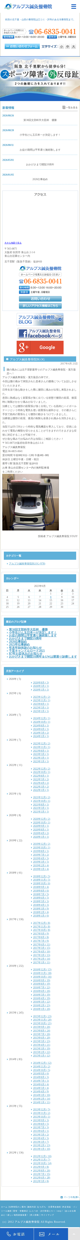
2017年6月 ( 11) (41, 944)
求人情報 (34, 1215)
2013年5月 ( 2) (41, 1134)
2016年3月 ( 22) (41, 1001)
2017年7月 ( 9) (41, 940)
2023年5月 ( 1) (41, 754)
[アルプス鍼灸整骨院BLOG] (40, 319)
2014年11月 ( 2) (41, 1066)
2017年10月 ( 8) (41, 930)
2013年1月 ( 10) (41, 1148)
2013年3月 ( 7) (41, 1141)
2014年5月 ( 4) (41, 1088)
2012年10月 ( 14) (42, 1163)
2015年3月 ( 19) (41, 1048)
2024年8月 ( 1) (41, 725)
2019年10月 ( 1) (41, 847)
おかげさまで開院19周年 (40, 164)
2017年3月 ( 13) (41, 955)
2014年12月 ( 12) (42, 1062)
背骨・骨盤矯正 (20, 1211)
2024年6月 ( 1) (41, 729)
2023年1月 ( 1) (41, 761)
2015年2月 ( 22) (41, 1052)
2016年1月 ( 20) (41, 1009)
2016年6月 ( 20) (41, 991)
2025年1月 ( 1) (41, 711)
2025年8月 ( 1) (41, 703)
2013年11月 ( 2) (41, 1113)
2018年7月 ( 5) (41, 894)
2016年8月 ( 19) (41, 983)
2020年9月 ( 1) (41, 825)
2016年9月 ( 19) (41, 980)
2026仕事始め (40, 179)
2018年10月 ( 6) (41, 883)
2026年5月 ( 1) (41, 686)
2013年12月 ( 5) (41, 1109)
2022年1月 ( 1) (41, 790)
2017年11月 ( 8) (41, 926)
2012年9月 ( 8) (41, 1166)
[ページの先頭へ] (40, 1197)
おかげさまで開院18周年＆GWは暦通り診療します (43, 656)
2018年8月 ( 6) (41, 890)
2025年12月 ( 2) (41, 696)
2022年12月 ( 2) (41, 768)
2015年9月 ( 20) (41, 1026)
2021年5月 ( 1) (41, 808)
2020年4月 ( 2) (41, 833)
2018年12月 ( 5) (41, 876)
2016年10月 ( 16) (42, 976)
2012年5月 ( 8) (41, 1181)
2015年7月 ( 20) (41, 1034)
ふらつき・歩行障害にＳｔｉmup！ (47, 1211)
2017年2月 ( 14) (41, 958)
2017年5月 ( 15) (41, 947)
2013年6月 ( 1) (41, 1131)
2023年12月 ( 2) (41, 743)
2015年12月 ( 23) (42, 1016)
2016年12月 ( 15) (42, 969)
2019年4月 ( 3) (41, 858)
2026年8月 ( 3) (41, 682)
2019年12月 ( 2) (41, 843)
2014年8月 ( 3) (41, 1077)
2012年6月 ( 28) (41, 1177)
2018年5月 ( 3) (41, 901)
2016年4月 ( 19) (41, 998)
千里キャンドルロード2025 (27, 650)
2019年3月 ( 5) (41, 861)
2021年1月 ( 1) (41, 811)
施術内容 (32, 1207)
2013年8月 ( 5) (41, 1123)
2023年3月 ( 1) (41, 757)
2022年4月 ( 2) (41, 783)
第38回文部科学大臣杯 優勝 (40, 120)
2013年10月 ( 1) (41, 1116)
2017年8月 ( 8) (41, 937)
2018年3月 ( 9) (41, 908)
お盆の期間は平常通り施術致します (40, 149)
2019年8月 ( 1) (41, 851)
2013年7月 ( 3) (41, 1127)
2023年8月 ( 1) (41, 750)
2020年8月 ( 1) (41, 829)
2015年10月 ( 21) (42, 1023)
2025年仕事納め (19, 644)
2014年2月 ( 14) (41, 1098)
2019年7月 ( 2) (41, 854)
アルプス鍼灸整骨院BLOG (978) (27, 563)
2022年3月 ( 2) (41, 786)
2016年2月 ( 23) (41, 1005)
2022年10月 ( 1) (41, 772)
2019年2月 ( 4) (41, 865)
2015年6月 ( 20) (41, 1037)
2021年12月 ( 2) (41, 797)
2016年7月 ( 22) (41, 987)
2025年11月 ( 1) (41, 700)
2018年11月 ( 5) (41, 879)
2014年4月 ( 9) (41, 1091)
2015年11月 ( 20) (42, 1019)
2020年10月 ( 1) (41, 822)
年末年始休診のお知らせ (25, 647)
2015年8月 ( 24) (41, 1030)
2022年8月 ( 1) (41, 775)
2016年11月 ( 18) (42, 973)
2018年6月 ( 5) (41, 897)
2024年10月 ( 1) (41, 721)
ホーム (4, 1207)
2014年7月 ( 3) (41, 1080)
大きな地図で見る (13, 243)
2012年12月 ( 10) (42, 1156)
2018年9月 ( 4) (41, 887)
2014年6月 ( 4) (41, 1084)
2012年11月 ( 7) (41, 1159)
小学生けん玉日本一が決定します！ (40, 134)
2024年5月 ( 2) (41, 732)
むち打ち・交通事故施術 (49, 1207)
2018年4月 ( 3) (41, 905)
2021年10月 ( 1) (41, 800)
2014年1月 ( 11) (41, 1102)
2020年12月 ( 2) (41, 818)
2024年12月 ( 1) (41, 718)
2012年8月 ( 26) (41, 1170)
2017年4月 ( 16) (41, 951)
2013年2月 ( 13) (41, 1145)
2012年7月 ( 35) (41, 1174)
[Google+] (40, 347)
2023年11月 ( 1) (41, 747)
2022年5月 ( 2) (41, 779)
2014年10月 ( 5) (41, 1070)
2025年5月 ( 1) (41, 707)
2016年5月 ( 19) (41, 994)
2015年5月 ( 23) (41, 1041)
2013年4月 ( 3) (41, 1138)
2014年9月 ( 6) (41, 1073)
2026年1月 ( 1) (41, 689)
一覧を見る (72, 107)
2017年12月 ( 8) (41, 922)
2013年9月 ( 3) (41, 1120)
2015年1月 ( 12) (41, 1055)
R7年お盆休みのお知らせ (25, 653)
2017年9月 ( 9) (41, 933)
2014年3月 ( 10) (41, 1095)
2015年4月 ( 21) (41, 1044)
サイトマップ (47, 1215)
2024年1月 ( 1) (41, 736)
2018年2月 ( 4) (41, 912)
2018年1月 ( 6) (41, 915)
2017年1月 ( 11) (41, 962)
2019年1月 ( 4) (41, 869)
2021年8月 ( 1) (41, 804)
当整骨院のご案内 (17, 1207)
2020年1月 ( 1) (41, 836)
